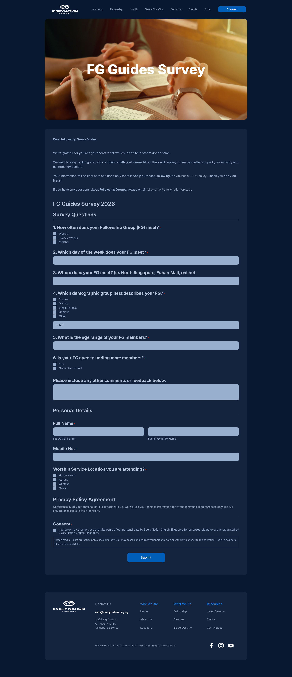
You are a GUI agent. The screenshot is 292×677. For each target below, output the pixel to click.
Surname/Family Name (162, 438)
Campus (64, 312)
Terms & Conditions (160, 646)
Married (64, 303)
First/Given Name (64, 438)
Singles (63, 299)
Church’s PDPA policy (191, 176)
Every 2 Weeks (68, 238)
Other (62, 316)
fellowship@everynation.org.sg (168, 189)
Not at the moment (70, 368)
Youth (134, 9)
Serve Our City (154, 9)
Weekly (63, 233)
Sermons (176, 9)
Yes (61, 364)
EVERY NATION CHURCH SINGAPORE (117, 646)
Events (193, 9)
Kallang (63, 479)
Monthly (64, 242)
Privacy (172, 646)
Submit (146, 557)
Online (63, 488)
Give (207, 9)
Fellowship (116, 9)
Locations (97, 9)
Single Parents (68, 307)
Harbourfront (67, 475)
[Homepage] (65, 9)
